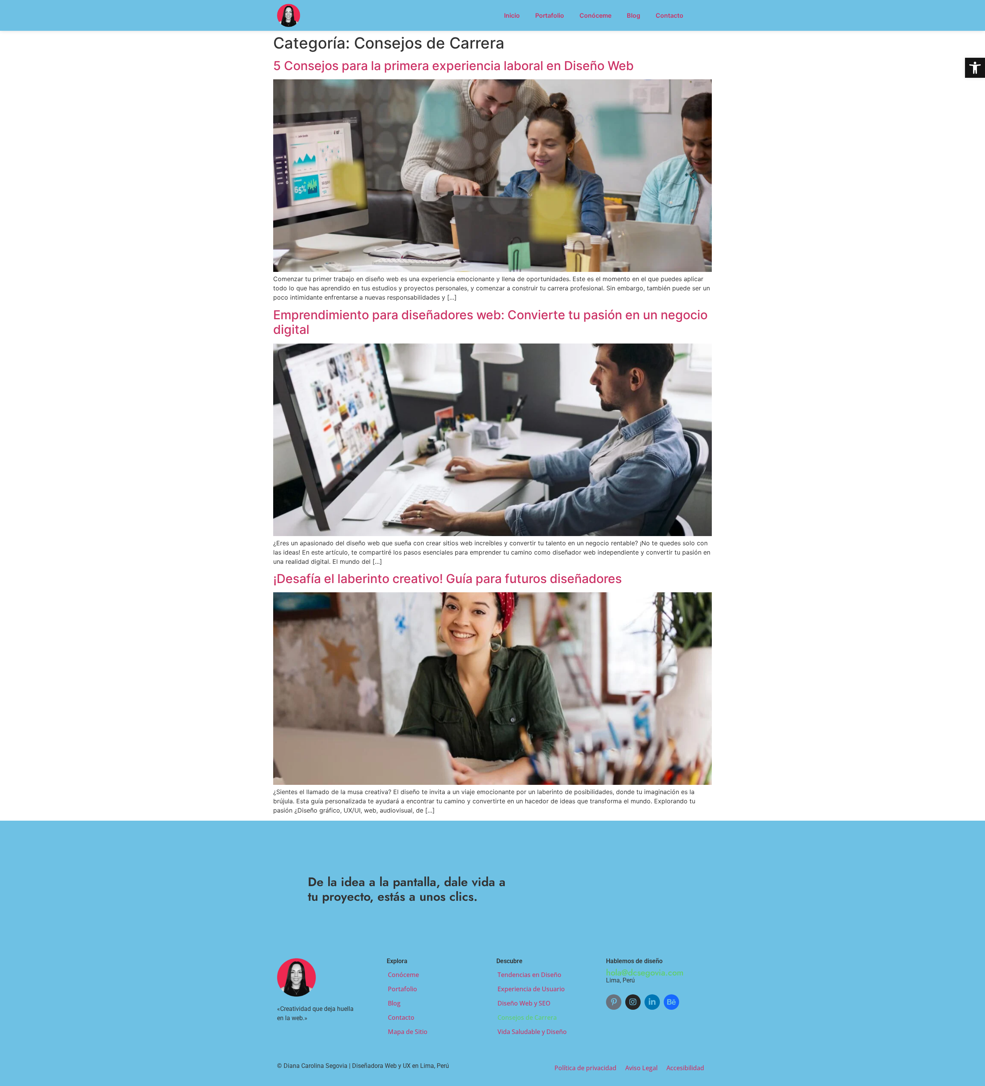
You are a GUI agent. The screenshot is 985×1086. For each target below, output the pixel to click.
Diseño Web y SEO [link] (524, 1003)
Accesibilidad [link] (685, 1068)
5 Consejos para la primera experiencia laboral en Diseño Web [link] (453, 65)
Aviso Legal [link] (641, 1068)
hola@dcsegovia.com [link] (645, 972)
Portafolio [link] (549, 15)
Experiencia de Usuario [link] (531, 989)
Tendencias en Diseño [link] (529, 974)
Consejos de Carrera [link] (527, 1017)
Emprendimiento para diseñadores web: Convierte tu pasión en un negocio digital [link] (490, 322)
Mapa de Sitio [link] (407, 1031)
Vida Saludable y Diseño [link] (532, 1031)
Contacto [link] (669, 15)
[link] (975, 68)
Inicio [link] (512, 15)
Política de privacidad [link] (585, 1068)
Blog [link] (633, 15)
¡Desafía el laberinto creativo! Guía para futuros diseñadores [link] (447, 578)
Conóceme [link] (595, 15)
